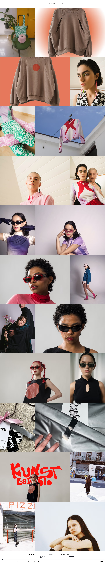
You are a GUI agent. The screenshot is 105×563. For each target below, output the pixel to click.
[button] (69, 3)
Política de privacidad (41, 561)
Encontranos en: (42, 554)
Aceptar (101, 561)
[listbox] (69, 3)
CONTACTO (51, 554)
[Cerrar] (104, 561)
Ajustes (97, 561)
